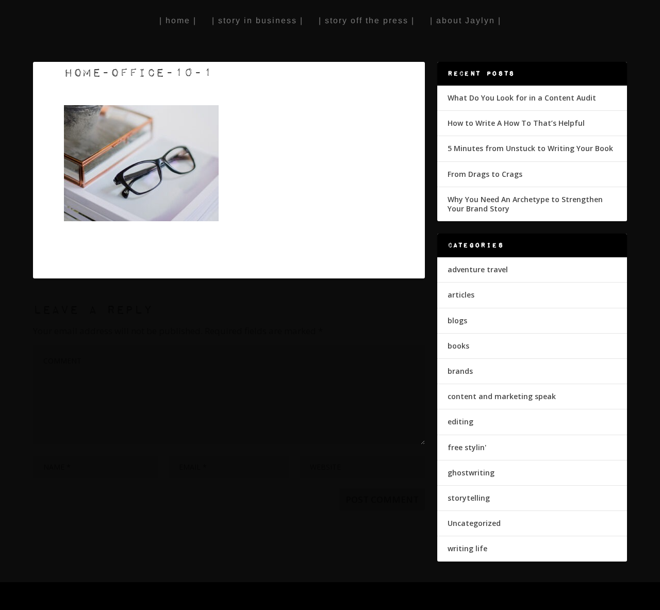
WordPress (201, 596)
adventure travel (478, 269)
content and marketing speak (502, 396)
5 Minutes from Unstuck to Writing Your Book (530, 148)
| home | (177, 20)
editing (460, 421)
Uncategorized (474, 523)
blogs (457, 320)
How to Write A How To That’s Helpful (516, 123)
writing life (467, 548)
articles (461, 295)
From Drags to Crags (485, 174)
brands (460, 371)
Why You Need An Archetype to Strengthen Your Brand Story (525, 203)
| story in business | (257, 20)
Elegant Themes (104, 596)
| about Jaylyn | (465, 20)
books (458, 346)
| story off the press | (367, 20)
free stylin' (467, 447)
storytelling (469, 498)
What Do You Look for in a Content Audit (522, 98)
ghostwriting (471, 472)
